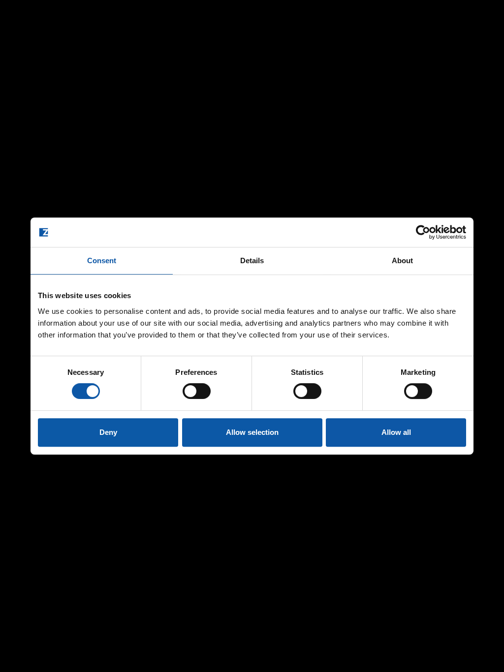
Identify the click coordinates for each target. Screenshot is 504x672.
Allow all (396, 432)
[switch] (197, 391)
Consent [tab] (102, 260)
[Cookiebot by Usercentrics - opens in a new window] (423, 232)
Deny (108, 432)
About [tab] (402, 260)
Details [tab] (252, 260)
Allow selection (252, 432)
